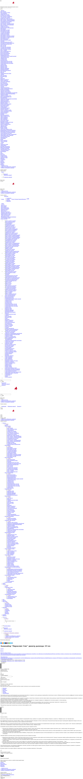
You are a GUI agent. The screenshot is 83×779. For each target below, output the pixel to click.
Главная (2, 762)
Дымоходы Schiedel (44, 657)
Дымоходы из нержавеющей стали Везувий (17, 657)
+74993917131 (7, 167)
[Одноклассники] (2, 643)
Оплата (4, 691)
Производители (3, 764)
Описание (5, 688)
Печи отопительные (11, 459)
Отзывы (4, 689)
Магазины (2, 765)
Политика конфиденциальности (8, 774)
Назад (9, 427)
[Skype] (10, 643)
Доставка (4, 692)
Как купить (7, 603)
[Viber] (7, 643)
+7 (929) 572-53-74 (4, 165)
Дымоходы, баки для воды (12, 522)
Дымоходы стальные (62, 657)
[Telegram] (12, 643)
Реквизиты (2, 766)
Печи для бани (10, 428)
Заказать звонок (8, 637)
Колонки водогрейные (11, 518)
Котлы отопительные (11, 474)
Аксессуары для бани (11, 556)
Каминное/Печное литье (12, 534)
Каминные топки (10, 490)
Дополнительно (6, 693)
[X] (6, 643)
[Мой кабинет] (0, 405)
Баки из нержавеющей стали (71, 657)
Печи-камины (10, 447)
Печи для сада (10, 498)
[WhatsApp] (9, 643)
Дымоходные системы (4, 657)
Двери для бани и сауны (12, 550)
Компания (7, 609)
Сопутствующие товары (12, 577)
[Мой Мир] (4, 643)
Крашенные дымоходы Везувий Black (33, 657)
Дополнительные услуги (12, 596)
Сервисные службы (11, 589)
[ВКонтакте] (1, 643)
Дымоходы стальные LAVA (53, 657)
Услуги (6, 586)
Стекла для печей (22, 654)
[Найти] (1, 9)
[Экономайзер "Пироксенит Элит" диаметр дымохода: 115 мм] (12, 660)
